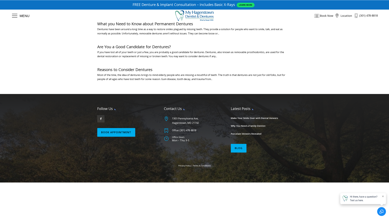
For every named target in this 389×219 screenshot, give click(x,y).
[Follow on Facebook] (101, 118)
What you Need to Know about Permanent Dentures (145, 23)
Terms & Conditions (202, 165)
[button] (20, 16)
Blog (239, 148)
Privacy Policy (184, 165)
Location (346, 15)
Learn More (245, 5)
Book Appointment (116, 132)
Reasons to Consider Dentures (124, 69)
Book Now (326, 15)
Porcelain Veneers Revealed (246, 133)
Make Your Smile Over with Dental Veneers (254, 118)
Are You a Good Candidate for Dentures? (134, 46)
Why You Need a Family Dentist (248, 125)
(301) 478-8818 (368, 15)
